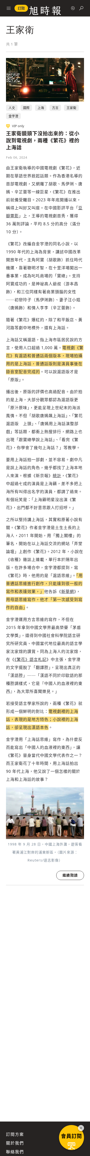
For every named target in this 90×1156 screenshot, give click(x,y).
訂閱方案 (15, 1134)
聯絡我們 (15, 1152)
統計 (57, 475)
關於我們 (15, 1143)
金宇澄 (13, 116)
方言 (55, 107)
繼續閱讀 (70, 875)
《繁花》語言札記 (30, 659)
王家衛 (71, 107)
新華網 (67, 591)
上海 (41, 107)
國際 (26, 107)
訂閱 (21, 8)
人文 (11, 107)
